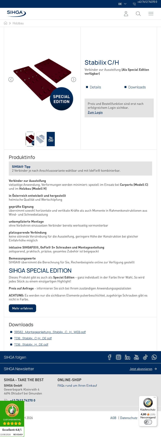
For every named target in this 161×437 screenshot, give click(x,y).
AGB (113, 418)
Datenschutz (128, 418)
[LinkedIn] (127, 357)
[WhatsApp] (154, 357)
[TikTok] (145, 357)
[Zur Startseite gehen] (15, 14)
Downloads (137, 87)
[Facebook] (110, 357)
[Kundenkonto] (126, 13)
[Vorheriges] (11, 80)
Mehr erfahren (22, 308)
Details (95, 87)
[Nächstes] (74, 80)
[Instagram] (118, 357)
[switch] (148, 422)
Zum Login (95, 112)
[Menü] (138, 13)
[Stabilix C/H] (42, 79)
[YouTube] (136, 357)
